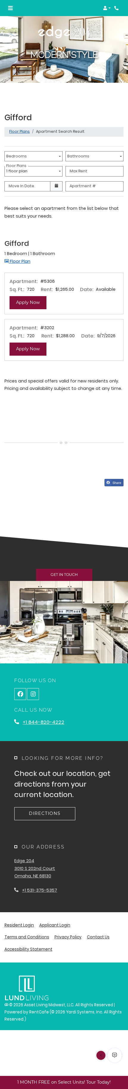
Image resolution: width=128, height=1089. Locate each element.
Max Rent (78, 171)
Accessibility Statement (28, 949)
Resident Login (19, 925)
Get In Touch (64, 574)
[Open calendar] (56, 186)
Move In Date (21, 185)
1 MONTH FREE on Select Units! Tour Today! (64, 1082)
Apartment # (83, 185)
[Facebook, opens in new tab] (20, 694)
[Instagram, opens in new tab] (33, 694)
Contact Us (98, 937)
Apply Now (31, 302)
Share (116, 482)
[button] (106, 8)
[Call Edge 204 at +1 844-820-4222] (117, 8)
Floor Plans (19, 131)
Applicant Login (54, 925)
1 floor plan (17, 170)
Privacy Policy (68, 937)
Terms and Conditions (26, 937)
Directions (45, 813)
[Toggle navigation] (10, 8)
